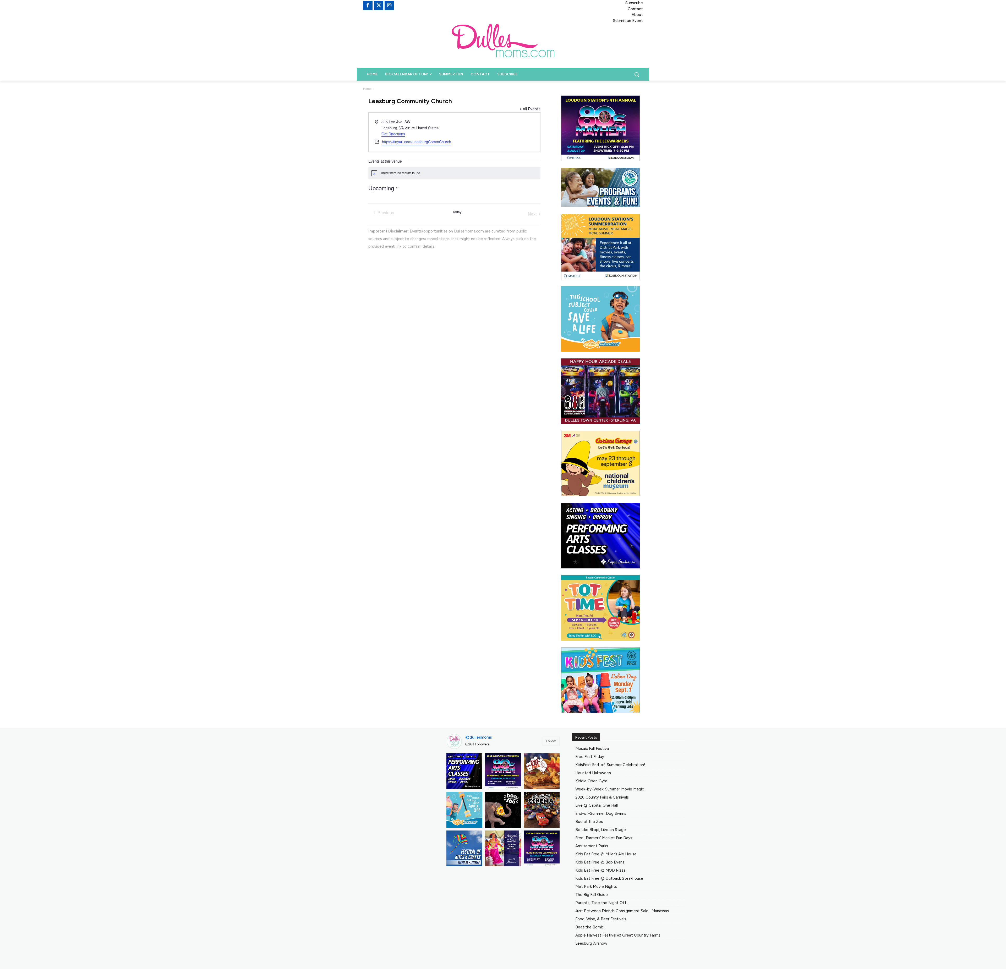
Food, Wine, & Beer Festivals (600, 919)
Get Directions (393, 133)
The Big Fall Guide (591, 894)
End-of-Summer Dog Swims (600, 813)
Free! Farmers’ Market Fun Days (603, 837)
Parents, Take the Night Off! (601, 902)
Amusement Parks (591, 846)
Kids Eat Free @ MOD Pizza (600, 870)
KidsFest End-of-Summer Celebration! (610, 764)
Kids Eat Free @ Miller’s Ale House (606, 854)
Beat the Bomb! (590, 927)
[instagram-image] (464, 771)
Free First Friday (589, 756)
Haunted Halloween (593, 773)
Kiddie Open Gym (591, 781)
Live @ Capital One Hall (596, 805)
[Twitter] (378, 5)
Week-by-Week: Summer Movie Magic (609, 789)
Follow (551, 741)
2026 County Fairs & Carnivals (602, 797)
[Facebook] (368, 5)
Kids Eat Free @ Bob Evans (599, 862)
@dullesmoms (478, 737)
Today (457, 212)
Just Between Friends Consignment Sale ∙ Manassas (622, 911)
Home (367, 89)
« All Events (530, 109)
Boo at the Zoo (589, 821)
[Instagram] (389, 5)
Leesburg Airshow (591, 943)
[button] (636, 74)
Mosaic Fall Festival (592, 748)
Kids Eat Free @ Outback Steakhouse (609, 878)
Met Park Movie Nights (596, 886)
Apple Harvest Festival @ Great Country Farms (617, 935)
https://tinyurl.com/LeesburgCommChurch (416, 141)
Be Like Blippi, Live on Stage (600, 829)
